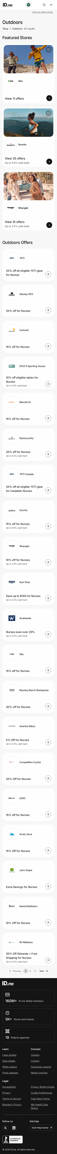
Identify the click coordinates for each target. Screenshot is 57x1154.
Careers (35, 1055)
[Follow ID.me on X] (5, 1128)
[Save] (49, 50)
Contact (35, 1060)
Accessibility (9, 1086)
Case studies (9, 1055)
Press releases (10, 1072)
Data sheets (8, 1060)
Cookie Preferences (41, 1092)
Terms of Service (11, 1098)
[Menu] (51, 5)
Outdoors (17, 28)
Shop (5, 28)
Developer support (41, 1066)
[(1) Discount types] (28, 5)
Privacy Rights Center (43, 1086)
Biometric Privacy (11, 1104)
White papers (9, 1066)
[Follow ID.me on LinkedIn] (14, 1128)
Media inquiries (39, 1072)
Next (42, 971)
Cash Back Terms (40, 1098)
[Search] (44, 5)
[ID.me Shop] (9, 4)
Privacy (6, 1092)
